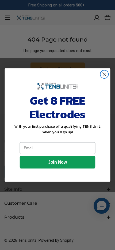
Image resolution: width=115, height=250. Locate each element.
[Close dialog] (104, 74)
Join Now (57, 162)
